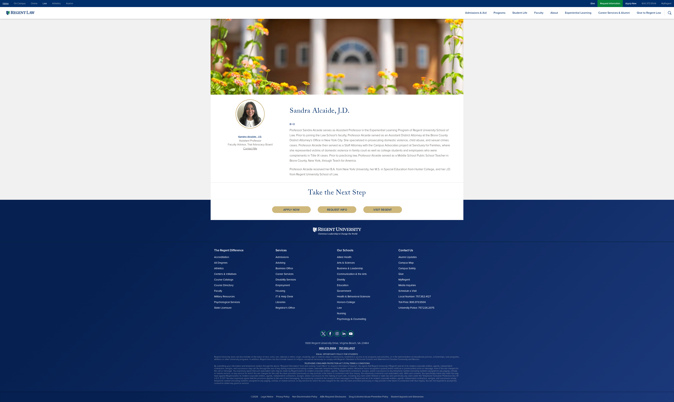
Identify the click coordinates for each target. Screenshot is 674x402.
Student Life (519, 13)
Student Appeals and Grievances (407, 396)
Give (592, 3)
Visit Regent (382, 210)
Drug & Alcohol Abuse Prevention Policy (368, 396)
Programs (499, 13)
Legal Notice (267, 396)
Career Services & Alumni (614, 13)
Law (45, 3)
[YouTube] (351, 334)
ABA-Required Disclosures (333, 396)
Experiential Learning (578, 13)
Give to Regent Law (649, 13)
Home (6, 3)
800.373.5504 (649, 3)
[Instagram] (337, 334)
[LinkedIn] (344, 334)
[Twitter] (323, 334)
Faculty (538, 13)
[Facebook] (330, 334)
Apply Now (630, 3)
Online (34, 3)
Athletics (56, 3)
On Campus (20, 3)
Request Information (610, 3)
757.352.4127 (347, 348)
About (554, 13)
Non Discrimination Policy (304, 396)
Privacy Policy (282, 396)
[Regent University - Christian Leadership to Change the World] (337, 231)
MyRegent (666, 3)
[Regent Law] (27, 13)
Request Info (337, 210)
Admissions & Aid (476, 13)
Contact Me (250, 148)
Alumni (69, 3)
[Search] (669, 13)
